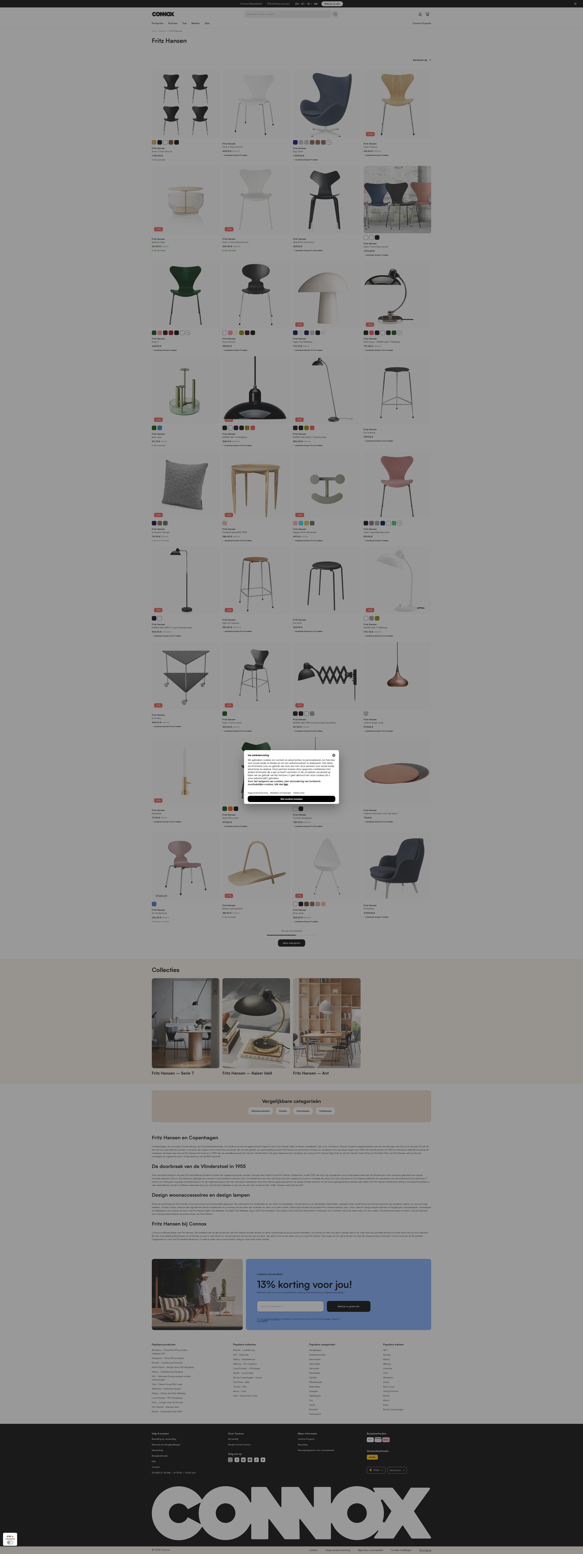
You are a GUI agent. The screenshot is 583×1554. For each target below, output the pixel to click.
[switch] (10, 1542)
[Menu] (15, 1534)
